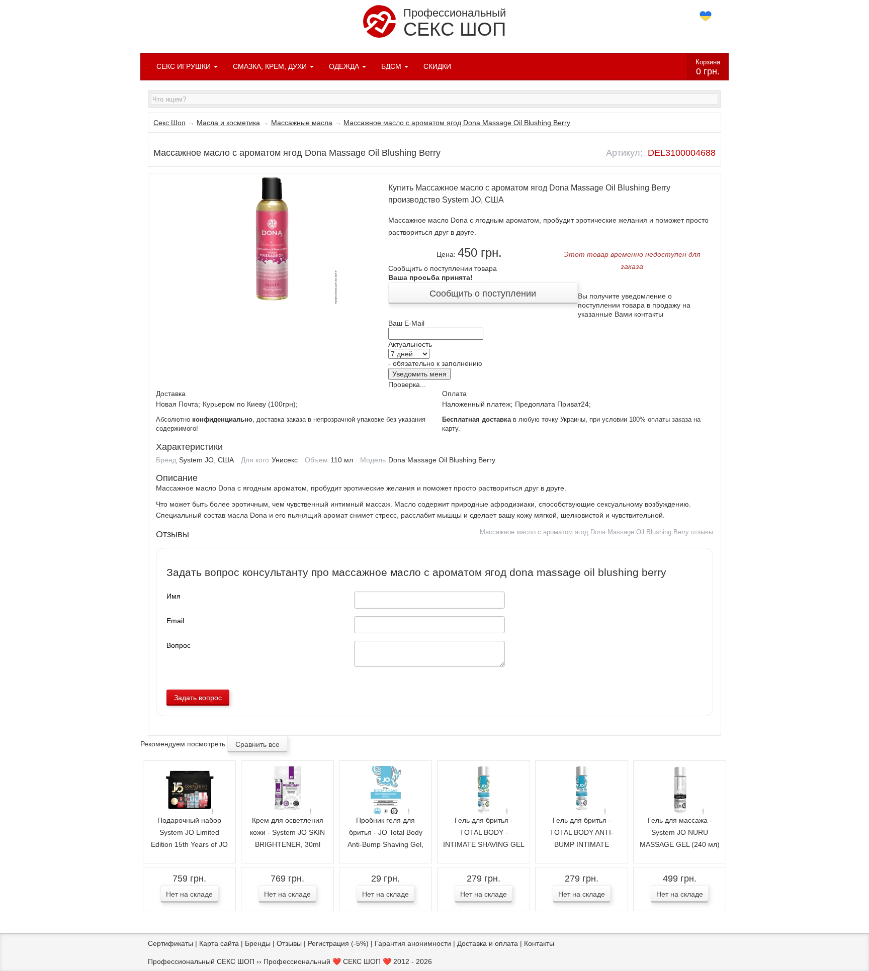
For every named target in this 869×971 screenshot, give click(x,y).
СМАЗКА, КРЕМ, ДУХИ (271, 66)
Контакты (539, 943)
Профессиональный (454, 23)
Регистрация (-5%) (338, 943)
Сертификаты (170, 943)
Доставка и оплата (487, 943)
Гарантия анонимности (413, 943)
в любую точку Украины (513, 419)
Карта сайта (219, 943)
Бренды (258, 943)
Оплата (454, 394)
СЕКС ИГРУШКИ (184, 66)
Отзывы (289, 943)
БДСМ (392, 66)
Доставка (171, 394)
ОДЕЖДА (345, 66)
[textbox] (434, 99)
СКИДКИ (437, 66)
